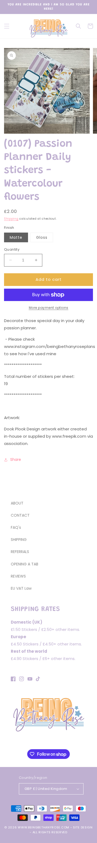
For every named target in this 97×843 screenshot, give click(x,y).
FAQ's (16, 527)
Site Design (83, 827)
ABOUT (17, 503)
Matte (16, 237)
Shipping (11, 219)
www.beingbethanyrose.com (43, 827)
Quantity (11, 249)
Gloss (41, 237)
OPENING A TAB (24, 564)
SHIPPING (19, 539)
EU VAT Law (21, 588)
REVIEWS (18, 576)
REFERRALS (20, 551)
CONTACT (20, 515)
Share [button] (15, 459)
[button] (7, 26)
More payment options (48, 307)
